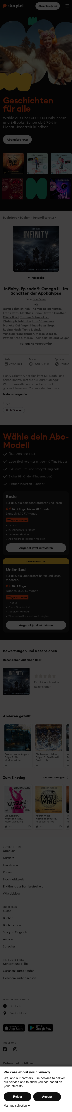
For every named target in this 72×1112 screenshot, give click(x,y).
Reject (17, 1096)
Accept (47, 1096)
